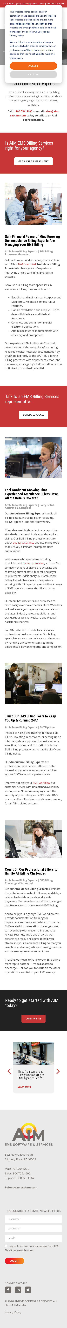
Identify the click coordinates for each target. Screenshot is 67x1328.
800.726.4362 (25, 1178)
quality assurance (23, 542)
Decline (33, 74)
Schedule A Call (33, 414)
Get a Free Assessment (33, 161)
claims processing (33, 563)
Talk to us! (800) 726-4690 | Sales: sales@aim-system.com (33, 3)
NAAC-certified (27, 264)
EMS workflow (41, 783)
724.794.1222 (20, 1169)
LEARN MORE (24, 1086)
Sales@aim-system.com (21, 1187)
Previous (9, 1067)
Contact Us (33, 1018)
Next (58, 1067)
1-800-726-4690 (22, 111)
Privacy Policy (13, 1312)
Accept (33, 65)
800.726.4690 (22, 1173)
